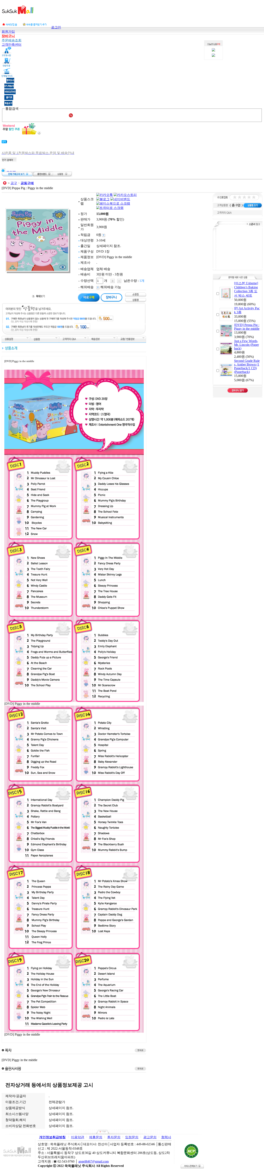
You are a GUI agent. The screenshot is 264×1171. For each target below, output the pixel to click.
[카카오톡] (104, 195)
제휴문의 (95, 1137)
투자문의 (113, 1137)
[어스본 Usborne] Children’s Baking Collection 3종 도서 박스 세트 (246, 289)
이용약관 (77, 1137)
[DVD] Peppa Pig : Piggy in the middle (246, 326)
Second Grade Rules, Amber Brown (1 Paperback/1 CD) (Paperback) (247, 366)
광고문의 (150, 1137)
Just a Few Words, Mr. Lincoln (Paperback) (246, 344)
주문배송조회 (11, 40)
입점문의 (131, 1137)
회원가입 (8, 31)
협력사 (166, 1137)
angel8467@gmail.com (93, 1161)
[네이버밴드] (120, 199)
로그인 (56, 27)
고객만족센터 (11, 44)
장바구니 (8, 36)
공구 (14, 183)
